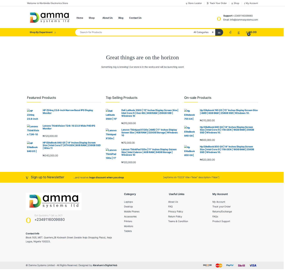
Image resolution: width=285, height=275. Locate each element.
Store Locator (195, 3)
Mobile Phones (131, 211)
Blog (120, 17)
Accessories (130, 216)
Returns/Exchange (222, 211)
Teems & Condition (178, 221)
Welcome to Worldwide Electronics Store (47, 3)
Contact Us (135, 17)
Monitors (128, 226)
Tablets (128, 231)
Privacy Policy (175, 211)
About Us (107, 17)
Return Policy (175, 216)
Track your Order (221, 206)
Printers (128, 221)
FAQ (170, 206)
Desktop (128, 206)
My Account (252, 3)
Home (80, 17)
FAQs (215, 216)
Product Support (221, 221)
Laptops (128, 201)
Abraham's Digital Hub (105, 265)
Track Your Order (218, 3)
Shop (236, 3)
